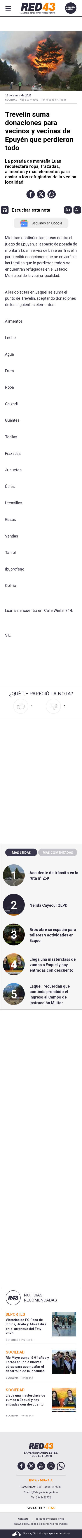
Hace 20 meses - (29, 99)
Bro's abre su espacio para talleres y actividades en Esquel (53, 935)
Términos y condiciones (50, 1518)
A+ (68, 209)
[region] (41, 746)
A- (77, 209)
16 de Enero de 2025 (18, 95)
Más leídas (21, 852)
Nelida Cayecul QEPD (48, 905)
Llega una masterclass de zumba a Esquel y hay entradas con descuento (53, 965)
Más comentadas (58, 852)
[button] (30, 194)
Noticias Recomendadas (40, 1298)
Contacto (23, 1518)
